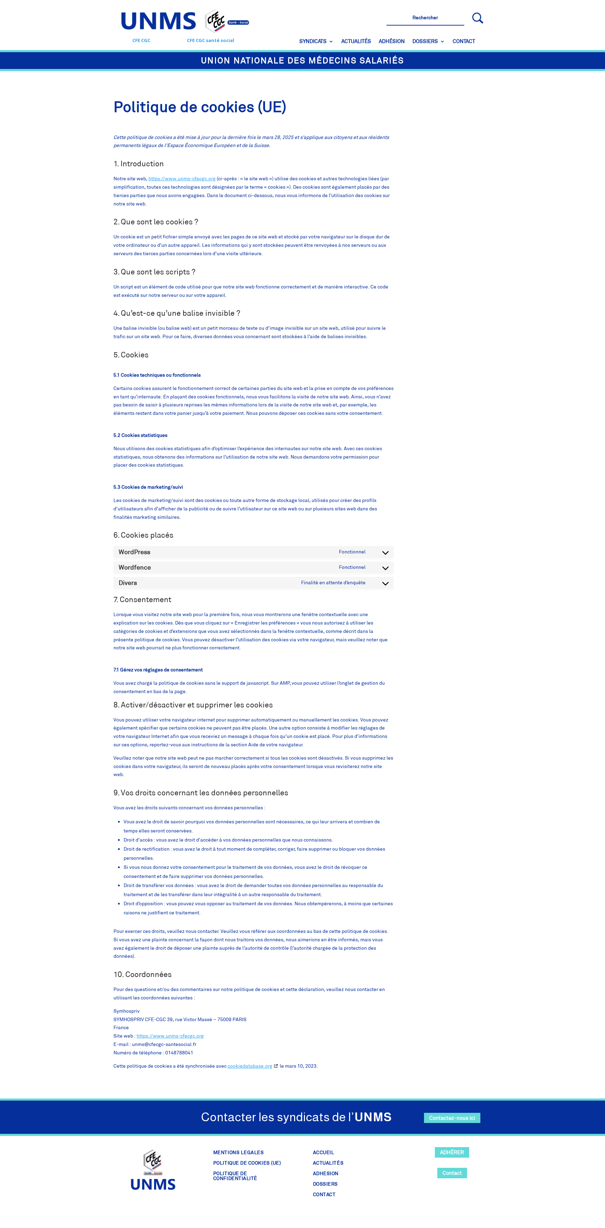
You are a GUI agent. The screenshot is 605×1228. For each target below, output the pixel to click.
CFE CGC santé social (210, 40)
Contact (452, 1173)
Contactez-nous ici (452, 1118)
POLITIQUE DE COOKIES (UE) (247, 1163)
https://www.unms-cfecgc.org (182, 178)
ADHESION (326, 1174)
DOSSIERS (425, 41)
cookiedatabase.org (250, 1066)
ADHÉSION (392, 41)
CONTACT (464, 41)
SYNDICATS (313, 41)
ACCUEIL (323, 1153)
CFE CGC (141, 40)
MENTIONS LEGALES (238, 1153)
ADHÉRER (452, 1152)
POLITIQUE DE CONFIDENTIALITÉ (235, 1176)
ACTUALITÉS (356, 41)
